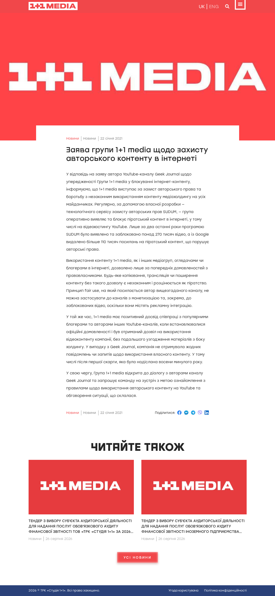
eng (214, 6)
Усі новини (137, 557)
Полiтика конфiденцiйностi (225, 590)
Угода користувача (183, 590)
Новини (72, 138)
